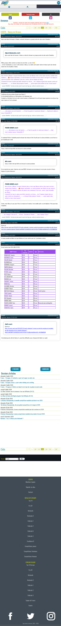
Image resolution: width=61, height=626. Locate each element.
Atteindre (3, 459)
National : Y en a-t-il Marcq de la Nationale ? (12, 417)
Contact (30, 492)
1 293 (46, 28)
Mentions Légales (30, 482)
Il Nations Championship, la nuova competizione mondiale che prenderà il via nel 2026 (23, 413)
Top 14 (30, 501)
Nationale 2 (30, 516)
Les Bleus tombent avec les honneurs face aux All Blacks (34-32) (17, 390)
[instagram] (51, 615)
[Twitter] (10, 17)
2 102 (56, 28)
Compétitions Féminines (30, 551)
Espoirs (31, 605)
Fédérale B (30, 531)
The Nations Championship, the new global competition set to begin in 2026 (20, 404)
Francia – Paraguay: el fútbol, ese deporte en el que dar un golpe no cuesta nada (21, 386)
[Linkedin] (50, 17)
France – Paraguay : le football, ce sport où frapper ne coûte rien (18, 377)
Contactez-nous (30, 14)
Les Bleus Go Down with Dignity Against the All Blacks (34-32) (17, 395)
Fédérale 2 (30, 526)
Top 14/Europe (30, 565)
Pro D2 (30, 506)
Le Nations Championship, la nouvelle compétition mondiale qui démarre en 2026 (22, 399)
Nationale (30, 511)
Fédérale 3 (30, 536)
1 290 (35, 28)
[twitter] (30, 615)
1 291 (39, 28)
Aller (22, 459)
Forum (10, 14)
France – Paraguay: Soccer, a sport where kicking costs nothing (17, 382)
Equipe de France (30, 600)
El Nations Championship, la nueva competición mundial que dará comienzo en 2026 (22, 408)
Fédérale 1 (30, 521)
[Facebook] (51, 14)
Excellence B (30, 541)
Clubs (3, 27)
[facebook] (10, 615)
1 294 (50, 28)
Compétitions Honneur (30, 556)
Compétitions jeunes (30, 546)
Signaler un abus (30, 487)
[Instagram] (30, 17)
